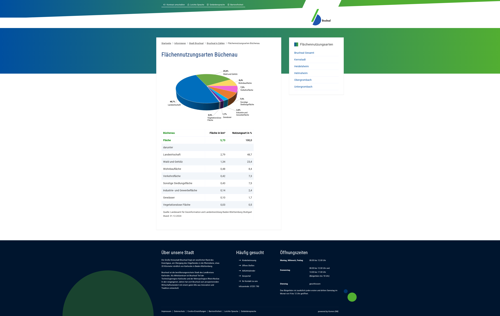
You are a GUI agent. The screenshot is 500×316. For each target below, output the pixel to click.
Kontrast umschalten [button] (176, 5)
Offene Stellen (248, 265)
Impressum (166, 311)
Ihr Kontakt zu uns (250, 281)
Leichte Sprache (197, 5)
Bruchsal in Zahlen (216, 43)
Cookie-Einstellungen (197, 311)
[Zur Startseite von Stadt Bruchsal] (321, 16)
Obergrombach (303, 79)
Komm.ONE (333, 311)
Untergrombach (303, 86)
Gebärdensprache (217, 5)
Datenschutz (179, 311)
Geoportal (246, 276)
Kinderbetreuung (249, 260)
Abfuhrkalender (248, 271)
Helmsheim (301, 73)
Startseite (166, 43)
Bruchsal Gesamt (304, 52)
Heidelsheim (301, 66)
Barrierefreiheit (236, 5)
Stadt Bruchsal (196, 43)
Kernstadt (300, 59)
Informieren (180, 43)
